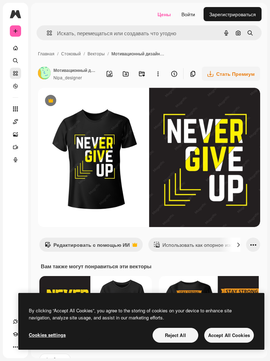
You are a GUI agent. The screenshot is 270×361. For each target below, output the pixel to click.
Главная (46, 53)
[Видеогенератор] (15, 147)
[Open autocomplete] (46, 33)
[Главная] (15, 48)
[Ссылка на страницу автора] (44, 74)
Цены (164, 14)
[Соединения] (15, 321)
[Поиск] (15, 60)
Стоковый (71, 53)
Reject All (175, 335)
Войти (188, 14)
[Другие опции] (158, 74)
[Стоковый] (15, 73)
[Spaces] (15, 121)
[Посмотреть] (15, 86)
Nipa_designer (67, 77)
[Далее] (238, 245)
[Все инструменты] (15, 109)
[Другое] (15, 347)
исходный (85, 101)
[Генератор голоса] (15, 159)
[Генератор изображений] (15, 134)
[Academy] (15, 334)
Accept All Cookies (229, 335)
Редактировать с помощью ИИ (87, 246)
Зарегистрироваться (232, 14)
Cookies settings (47, 334)
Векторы (96, 53)
